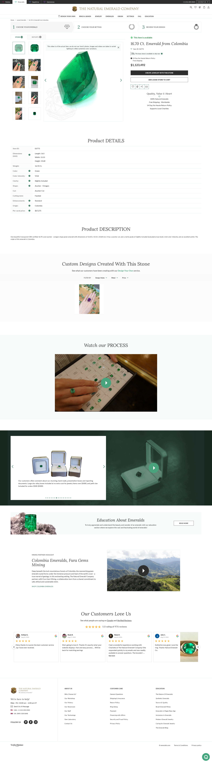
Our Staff (67, 711)
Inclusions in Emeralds (163, 715)
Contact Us (68, 723)
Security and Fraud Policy (119, 719)
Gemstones (50, 2)
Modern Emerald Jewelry (164, 719)
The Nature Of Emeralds (164, 694)
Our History (68, 702)
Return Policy (115, 702)
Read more (186, 523)
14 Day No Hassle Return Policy (144, 58)
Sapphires (35, 2)
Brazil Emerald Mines (163, 707)
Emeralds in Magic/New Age (165, 711)
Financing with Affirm (117, 715)
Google (110, 620)
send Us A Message (21, 706)
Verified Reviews (124, 620)
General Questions (116, 694)
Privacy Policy (115, 723)
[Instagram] (36, 722)
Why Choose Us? (70, 694)
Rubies (8, 2)
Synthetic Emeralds (162, 698)
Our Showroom (69, 707)
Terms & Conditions (181, 745)
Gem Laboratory (70, 719)
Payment (113, 711)
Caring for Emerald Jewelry (165, 723)
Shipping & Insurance (117, 698)
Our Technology (70, 715)
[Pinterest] (26, 722)
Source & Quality (162, 702)
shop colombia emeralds (42, 586)
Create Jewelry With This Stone (159, 73)
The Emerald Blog (162, 728)
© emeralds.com (164, 745)
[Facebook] (30, 722)
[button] (121, 80)
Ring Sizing (114, 707)
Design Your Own (125, 270)
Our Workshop (69, 698)
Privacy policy (196, 745)
